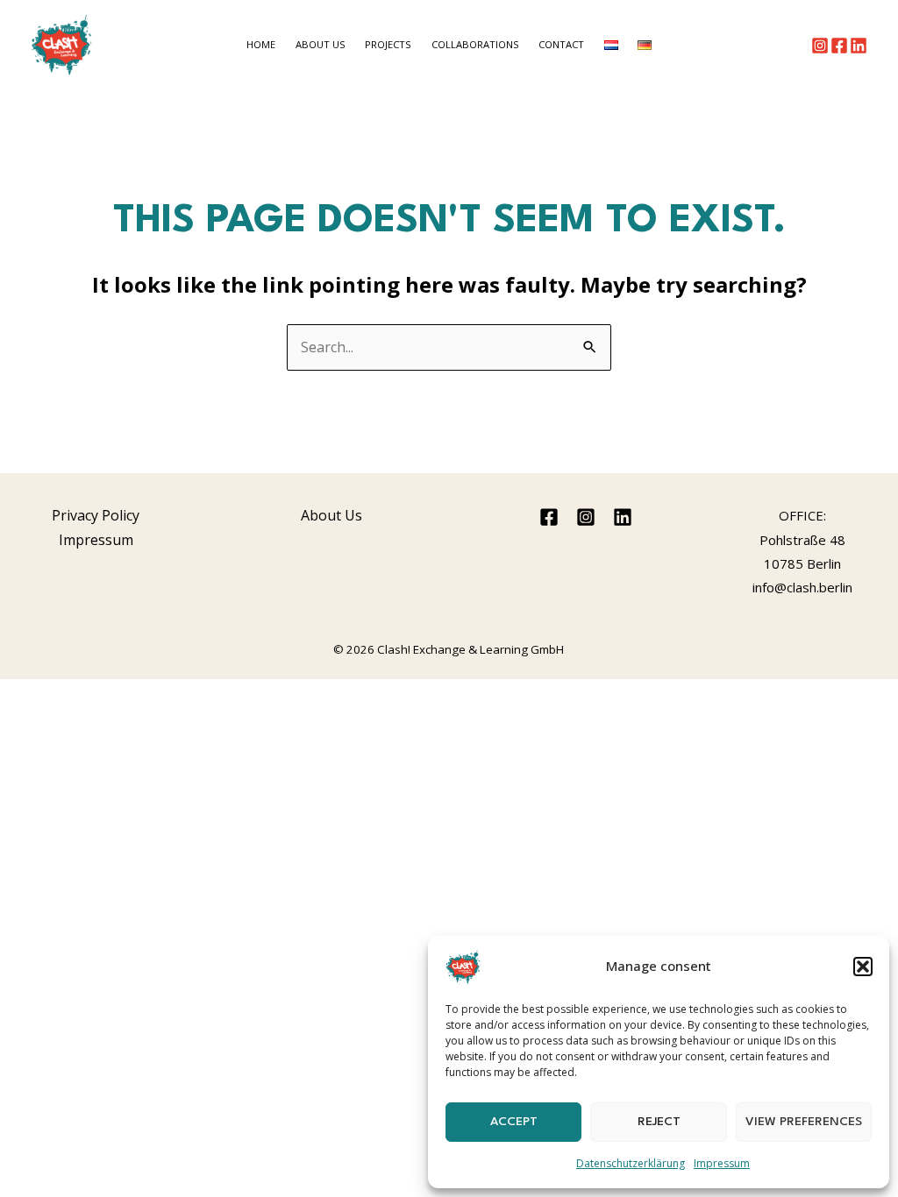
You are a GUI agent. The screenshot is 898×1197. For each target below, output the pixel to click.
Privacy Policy (95, 515)
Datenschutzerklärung (630, 1163)
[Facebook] (839, 45)
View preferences (803, 1122)
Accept (514, 1122)
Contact (561, 44)
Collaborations (475, 44)
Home (260, 44)
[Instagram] (820, 45)
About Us (321, 44)
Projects (388, 44)
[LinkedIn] (858, 45)
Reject (659, 1122)
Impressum (722, 1163)
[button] (863, 966)
